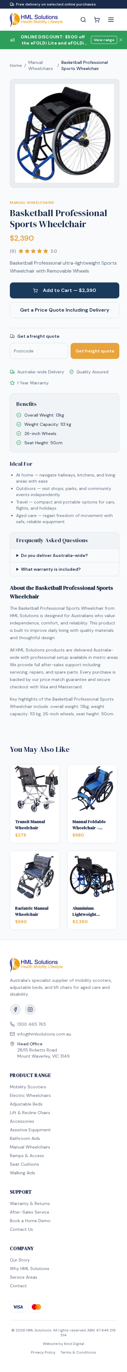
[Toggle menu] (111, 20)
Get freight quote (95, 351)
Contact (18, 1285)
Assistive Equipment (30, 1130)
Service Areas (23, 1277)
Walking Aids (22, 1173)
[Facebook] (15, 1009)
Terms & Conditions (78, 1352)
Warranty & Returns (30, 1203)
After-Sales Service (29, 1212)
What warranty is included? (51, 569)
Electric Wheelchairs (30, 1095)
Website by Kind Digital (63, 1343)
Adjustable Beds (26, 1104)
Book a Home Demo (30, 1220)
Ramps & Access (27, 1155)
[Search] (83, 19)
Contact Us (21, 1229)
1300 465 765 (31, 1024)
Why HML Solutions (29, 1268)
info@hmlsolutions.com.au (44, 1034)
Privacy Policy (43, 1352)
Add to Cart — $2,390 (69, 290)
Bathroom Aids (25, 1138)
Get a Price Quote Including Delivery (64, 310)
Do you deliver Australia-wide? (54, 555)
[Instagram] (30, 1009)
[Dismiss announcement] (121, 40)
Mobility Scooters (28, 1087)
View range (104, 39)
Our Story (20, 1260)
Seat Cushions (24, 1164)
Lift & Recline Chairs (30, 1112)
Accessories (22, 1121)
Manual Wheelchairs (40, 65)
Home (16, 65)
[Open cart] (96, 19)
